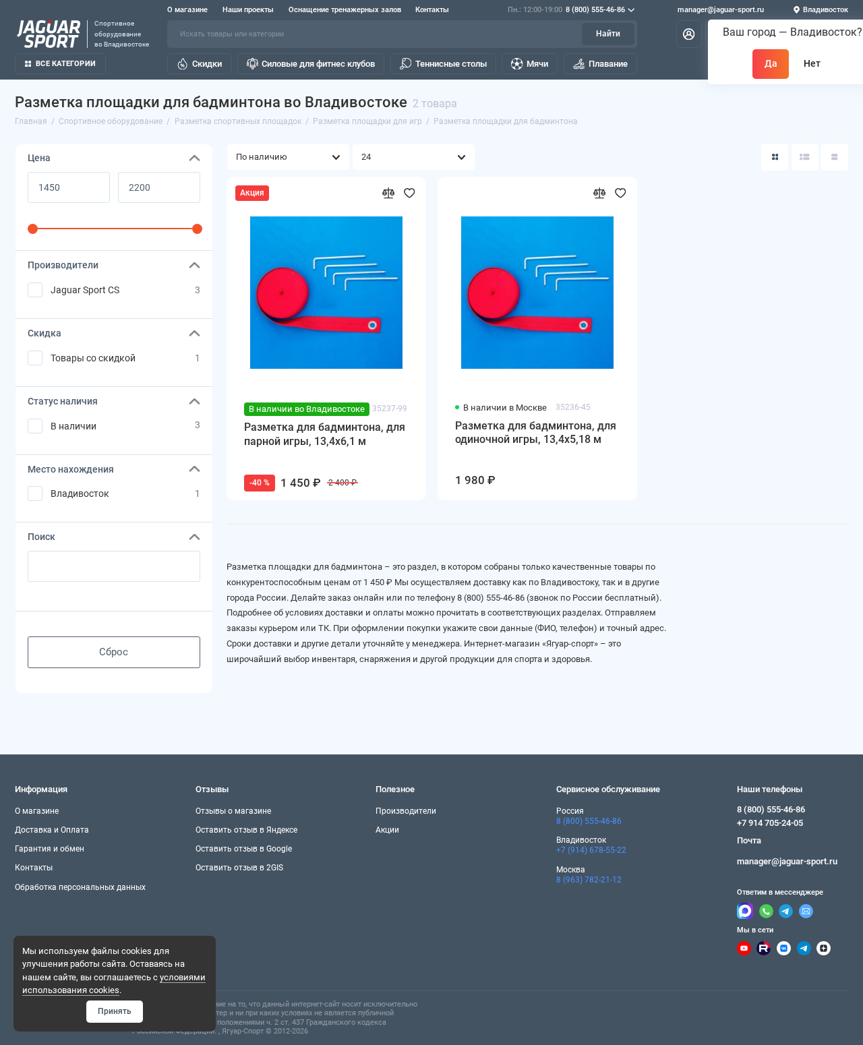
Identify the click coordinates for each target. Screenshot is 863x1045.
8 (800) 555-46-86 (566, 9)
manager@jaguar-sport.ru (721, 9)
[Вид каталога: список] (805, 157)
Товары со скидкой (93, 358)
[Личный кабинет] (689, 33)
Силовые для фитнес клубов (318, 64)
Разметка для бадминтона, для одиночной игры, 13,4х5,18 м (535, 432)
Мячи (537, 64)
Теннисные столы (451, 64)
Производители (406, 811)
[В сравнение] (388, 193)
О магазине (187, 9)
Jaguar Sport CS (85, 290)
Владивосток (80, 493)
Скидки (207, 64)
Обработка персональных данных (80, 887)
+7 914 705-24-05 (770, 823)
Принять (114, 1011)
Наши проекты (248, 9)
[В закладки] (409, 193)
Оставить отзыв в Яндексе (246, 830)
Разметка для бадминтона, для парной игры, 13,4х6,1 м (324, 434)
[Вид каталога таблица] (834, 157)
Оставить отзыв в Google (244, 849)
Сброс (113, 652)
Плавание (608, 64)
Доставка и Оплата (52, 830)
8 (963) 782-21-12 (589, 880)
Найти (608, 33)
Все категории (66, 63)
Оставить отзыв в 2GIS (239, 867)
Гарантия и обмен (49, 849)
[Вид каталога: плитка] (774, 157)
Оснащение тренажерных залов (345, 9)
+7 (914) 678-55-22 (591, 850)
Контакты (432, 9)
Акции (387, 830)
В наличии (73, 426)
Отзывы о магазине (233, 811)
